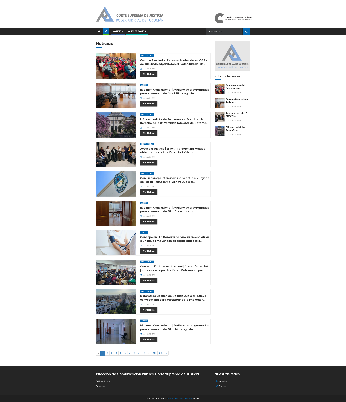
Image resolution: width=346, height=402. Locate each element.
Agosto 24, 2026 (149, 69)
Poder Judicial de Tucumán (180, 398)
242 (160, 353)
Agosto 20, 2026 (149, 187)
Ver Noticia (148, 74)
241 (154, 353)
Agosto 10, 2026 (149, 334)
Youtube (223, 381)
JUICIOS (144, 85)
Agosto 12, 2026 (149, 275)
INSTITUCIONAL (147, 56)
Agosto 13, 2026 (149, 245)
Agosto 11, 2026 (149, 304)
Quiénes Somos (103, 381)
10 (143, 353)
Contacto (100, 386)
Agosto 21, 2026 (149, 128)
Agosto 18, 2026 (149, 216)
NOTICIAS (118, 31)
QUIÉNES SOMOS (137, 31)
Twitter (222, 386)
